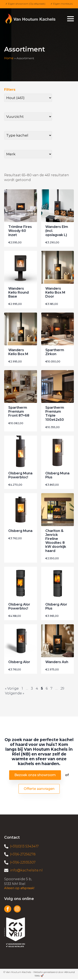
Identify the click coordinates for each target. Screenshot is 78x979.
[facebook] (7, 908)
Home (9, 58)
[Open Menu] (70, 18)
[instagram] (17, 908)
